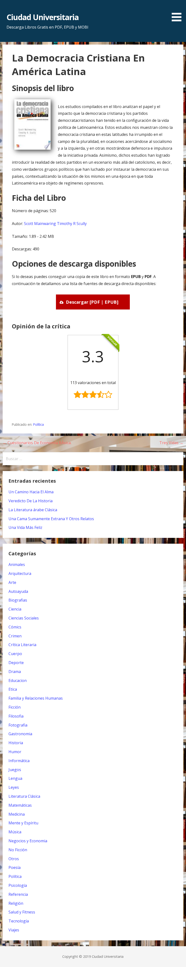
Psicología (17, 885)
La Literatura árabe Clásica (32, 509)
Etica (12, 689)
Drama (14, 671)
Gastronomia (20, 733)
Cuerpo (15, 653)
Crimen (15, 636)
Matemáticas (20, 805)
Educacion (17, 680)
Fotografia (17, 725)
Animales (16, 564)
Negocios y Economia (27, 840)
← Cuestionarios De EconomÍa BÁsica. (37, 442)
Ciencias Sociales (23, 618)
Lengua (15, 778)
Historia (15, 742)
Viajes (13, 930)
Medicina (16, 814)
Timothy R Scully (72, 223)
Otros (13, 858)
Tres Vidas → (171, 442)
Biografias (17, 600)
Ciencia (14, 609)
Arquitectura (19, 573)
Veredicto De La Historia (30, 500)
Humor (14, 751)
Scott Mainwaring (40, 223)
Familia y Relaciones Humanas (35, 698)
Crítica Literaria (22, 644)
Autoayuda (18, 591)
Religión (15, 903)
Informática (19, 760)
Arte (12, 582)
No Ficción (17, 849)
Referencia (18, 894)
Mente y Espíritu (23, 823)
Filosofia (15, 716)
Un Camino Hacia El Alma (31, 492)
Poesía (14, 867)
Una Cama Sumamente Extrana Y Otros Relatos (51, 518)
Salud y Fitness (21, 912)
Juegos (14, 769)
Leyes (13, 787)
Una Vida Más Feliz (25, 527)
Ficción (14, 707)
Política (38, 424)
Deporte (16, 662)
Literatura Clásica (24, 796)
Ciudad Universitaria (43, 17)
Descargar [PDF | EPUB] (92, 302)
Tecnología (18, 921)
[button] (178, 11)
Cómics (14, 627)
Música (14, 832)
